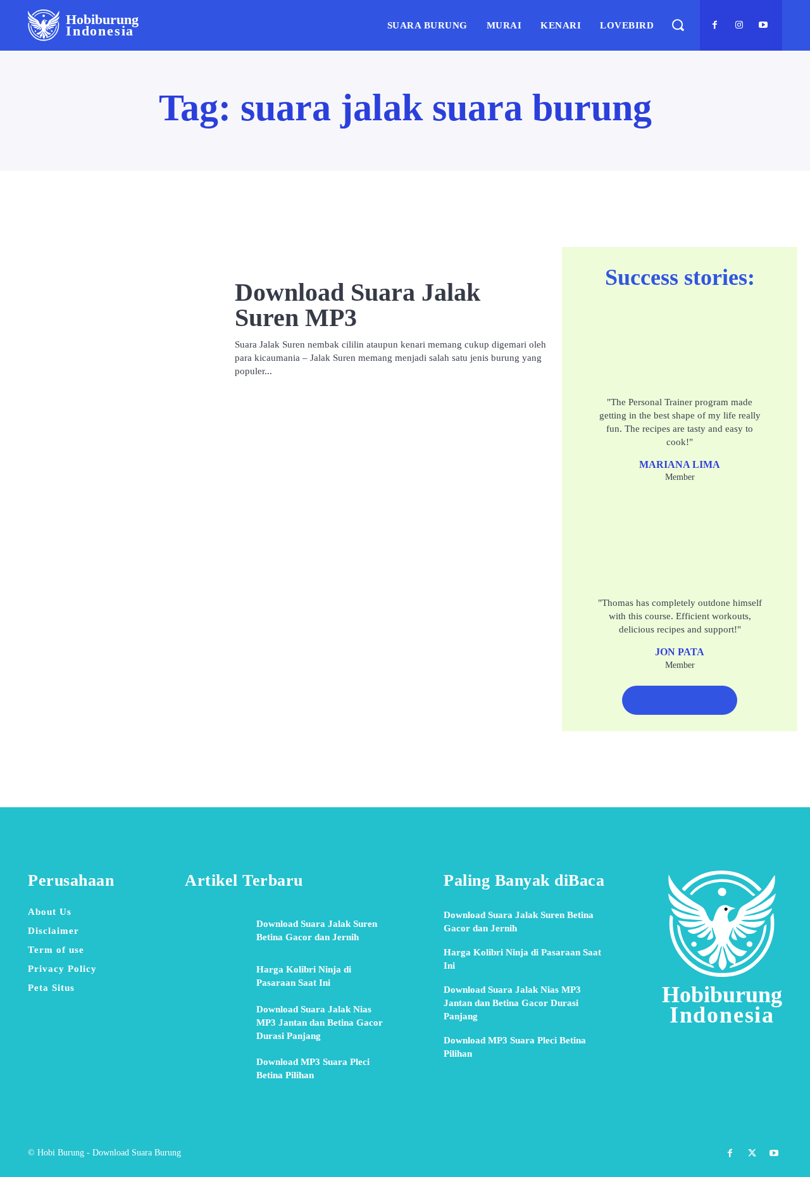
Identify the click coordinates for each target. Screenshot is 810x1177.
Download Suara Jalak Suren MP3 (357, 305)
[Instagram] (739, 25)
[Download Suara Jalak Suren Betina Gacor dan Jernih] (216, 930)
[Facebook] (715, 25)
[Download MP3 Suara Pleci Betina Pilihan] (216, 1068)
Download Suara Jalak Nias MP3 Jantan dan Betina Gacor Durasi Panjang (319, 1022)
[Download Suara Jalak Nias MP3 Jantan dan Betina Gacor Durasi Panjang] (216, 1022)
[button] (677, 25)
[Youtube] (763, 25)
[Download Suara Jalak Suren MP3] (118, 328)
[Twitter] (752, 1153)
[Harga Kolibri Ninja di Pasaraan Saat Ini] (216, 976)
